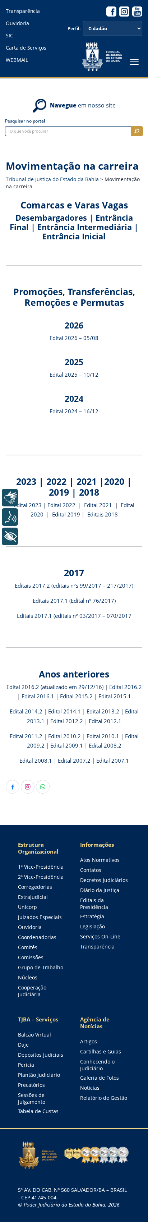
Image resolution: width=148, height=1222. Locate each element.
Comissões (30, 957)
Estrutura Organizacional (38, 848)
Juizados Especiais (40, 917)
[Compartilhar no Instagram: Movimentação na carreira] (27, 787)
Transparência (23, 11)
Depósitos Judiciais (40, 1054)
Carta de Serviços (26, 48)
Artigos (88, 1041)
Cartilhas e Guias (100, 1051)
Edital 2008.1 (35, 760)
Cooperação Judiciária (32, 991)
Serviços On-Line (100, 936)
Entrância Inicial (74, 236)
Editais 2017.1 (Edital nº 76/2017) (74, 601)
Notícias (90, 1087)
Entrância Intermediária (84, 227)
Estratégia (92, 916)
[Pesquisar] (137, 131)
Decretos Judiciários (104, 880)
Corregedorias (35, 886)
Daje (23, 1044)
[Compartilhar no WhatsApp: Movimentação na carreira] (43, 787)
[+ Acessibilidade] (10, 536)
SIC (9, 35)
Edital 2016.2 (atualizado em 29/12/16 (54, 687)
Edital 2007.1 (112, 760)
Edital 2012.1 (105, 721)
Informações (97, 844)
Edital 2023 (28, 505)
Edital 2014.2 (26, 711)
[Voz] (10, 517)
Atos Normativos (100, 859)
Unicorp (27, 907)
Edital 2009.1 (66, 745)
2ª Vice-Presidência (41, 876)
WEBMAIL (17, 60)
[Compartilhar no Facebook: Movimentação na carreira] (12, 787)
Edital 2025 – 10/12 (74, 374)
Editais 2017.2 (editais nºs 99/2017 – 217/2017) (74, 585)
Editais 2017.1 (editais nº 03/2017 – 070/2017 (74, 616)
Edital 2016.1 (39, 696)
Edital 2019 (66, 514)
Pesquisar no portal (25, 121)
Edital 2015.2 (76, 696)
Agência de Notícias (95, 1023)
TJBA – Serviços (38, 1019)
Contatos (90, 870)
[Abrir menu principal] (134, 62)
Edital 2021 (99, 505)
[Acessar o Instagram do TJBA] (124, 11)
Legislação (92, 926)
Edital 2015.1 (114, 696)
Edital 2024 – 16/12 (74, 411)
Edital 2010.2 (65, 736)
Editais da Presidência (94, 903)
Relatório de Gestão (103, 1097)
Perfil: (74, 28)
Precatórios (31, 1084)
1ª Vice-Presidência (41, 866)
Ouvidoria (17, 23)
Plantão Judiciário (39, 1074)
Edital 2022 (61, 505)
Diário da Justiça (99, 890)
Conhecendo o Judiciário (97, 1065)
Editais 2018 (102, 514)
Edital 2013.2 (103, 711)
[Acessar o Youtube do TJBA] (137, 11)
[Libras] (10, 497)
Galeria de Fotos (99, 1077)
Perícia (26, 1064)
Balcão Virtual (34, 1034)
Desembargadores (51, 217)
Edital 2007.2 (74, 760)
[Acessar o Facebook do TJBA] (111, 11)
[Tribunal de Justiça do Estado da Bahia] (102, 56)
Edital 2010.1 (103, 736)
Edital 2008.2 (105, 745)
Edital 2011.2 (26, 736)
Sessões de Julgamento (31, 1098)
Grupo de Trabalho (40, 967)
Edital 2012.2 (66, 721)
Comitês (27, 947)
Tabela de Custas (38, 1111)
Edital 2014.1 (64, 711)
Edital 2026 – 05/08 (74, 338)
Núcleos (27, 977)
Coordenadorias (37, 937)
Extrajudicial (33, 896)
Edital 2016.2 (125, 687)
